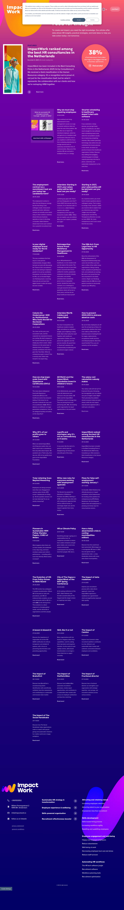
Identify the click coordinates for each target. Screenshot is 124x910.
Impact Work (16, 9)
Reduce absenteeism (90, 844)
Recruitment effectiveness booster (56, 819)
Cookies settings (65, 20)
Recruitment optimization (91, 877)
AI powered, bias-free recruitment (94, 811)
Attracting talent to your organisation (95, 807)
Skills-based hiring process (92, 822)
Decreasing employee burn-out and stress (97, 851)
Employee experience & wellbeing (56, 808)
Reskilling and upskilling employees (95, 829)
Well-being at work (89, 847)
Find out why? (98, 66)
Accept (79, 20)
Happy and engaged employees (94, 840)
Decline (92, 20)
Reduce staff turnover (90, 855)
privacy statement (18, 826)
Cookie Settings (6, 889)
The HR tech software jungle (92, 865)
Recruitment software (90, 869)
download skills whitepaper (42, 138)
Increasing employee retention (93, 803)
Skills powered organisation (54, 813)
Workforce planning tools (91, 873)
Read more (39, 92)
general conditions (18, 829)
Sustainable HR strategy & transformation (53, 801)
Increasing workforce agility (92, 825)
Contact (115, 9)
